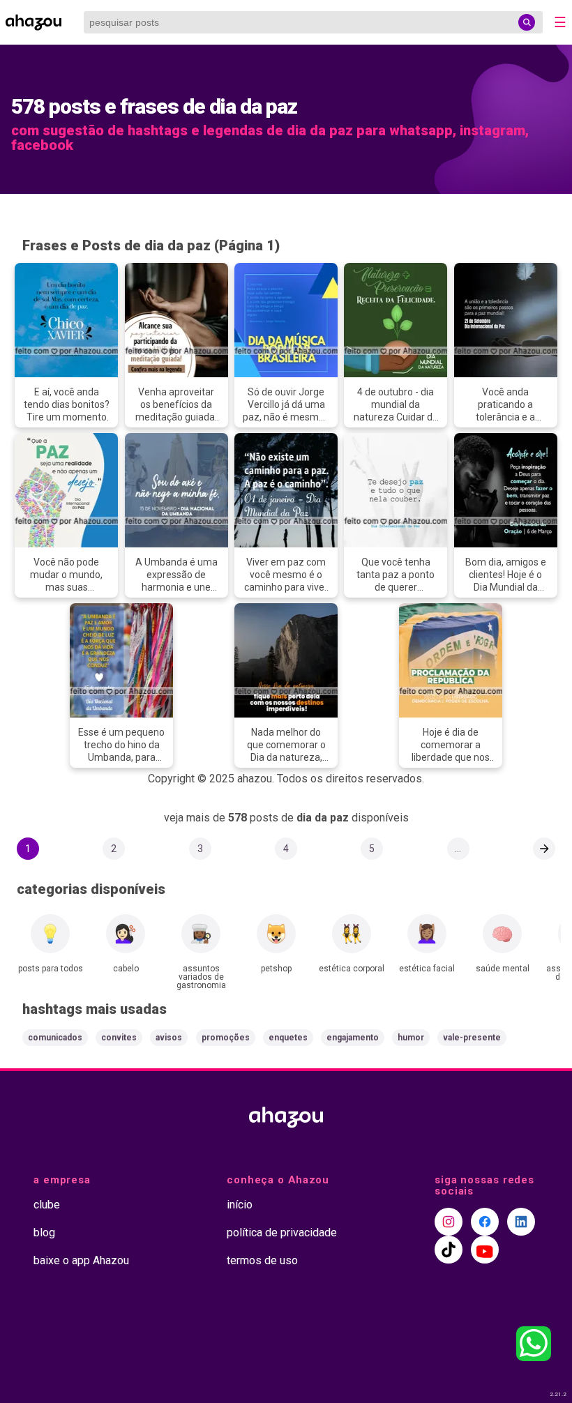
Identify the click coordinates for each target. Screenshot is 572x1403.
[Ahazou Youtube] (485, 1250)
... (458, 848)
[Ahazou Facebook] (485, 1222)
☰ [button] (560, 22)
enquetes (288, 1037)
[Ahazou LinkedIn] (521, 1222)
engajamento (352, 1037)
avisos (169, 1037)
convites (119, 1037)
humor (411, 1037)
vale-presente (472, 1037)
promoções (226, 1037)
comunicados (55, 1037)
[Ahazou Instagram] (448, 1222)
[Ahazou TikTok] (448, 1250)
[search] (526, 22)
